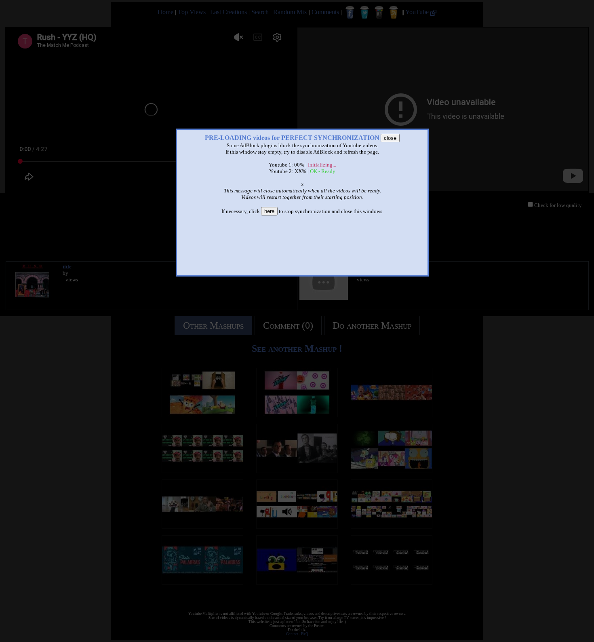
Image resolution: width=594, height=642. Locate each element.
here (269, 211)
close (390, 138)
